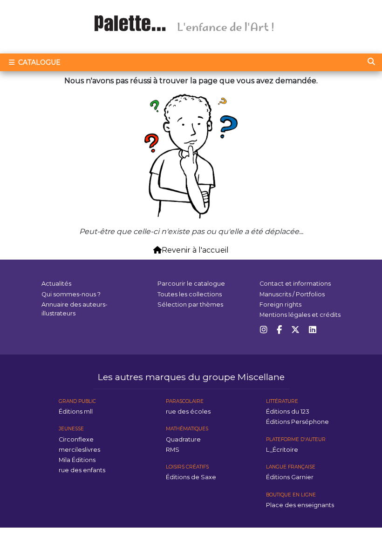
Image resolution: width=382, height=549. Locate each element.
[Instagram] (263, 330)
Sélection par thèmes (190, 304)
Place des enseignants (300, 505)
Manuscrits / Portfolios (292, 294)
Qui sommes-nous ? (71, 294)
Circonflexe (76, 439)
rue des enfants (82, 470)
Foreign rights (280, 304)
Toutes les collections (189, 294)
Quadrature (183, 439)
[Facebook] (279, 330)
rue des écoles (188, 411)
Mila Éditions (77, 459)
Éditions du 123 (287, 411)
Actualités (56, 283)
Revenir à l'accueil (195, 250)
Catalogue (38, 62)
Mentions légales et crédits (300, 314)
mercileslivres (79, 449)
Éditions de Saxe (191, 477)
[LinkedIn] (312, 330)
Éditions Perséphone (297, 421)
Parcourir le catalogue (191, 283)
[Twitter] (295, 330)
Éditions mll (76, 411)
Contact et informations (295, 283)
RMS (172, 449)
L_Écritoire (282, 449)
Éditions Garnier (290, 477)
